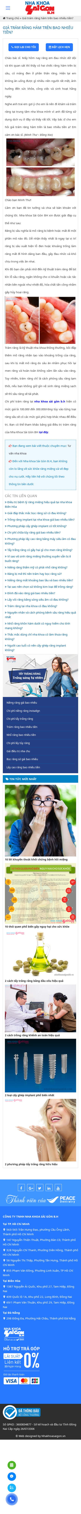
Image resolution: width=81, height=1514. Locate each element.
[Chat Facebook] (12, 1476)
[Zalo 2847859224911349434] (12, 1488)
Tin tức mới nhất (23, 779)
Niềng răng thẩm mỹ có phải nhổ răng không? (37, 567)
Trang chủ (12, 18)
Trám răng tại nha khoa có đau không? (32, 606)
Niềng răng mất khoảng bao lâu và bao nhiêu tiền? (40, 580)
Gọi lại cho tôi (25, 47)
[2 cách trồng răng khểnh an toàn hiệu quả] (40, 1008)
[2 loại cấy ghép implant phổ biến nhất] (40, 1065)
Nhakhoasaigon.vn (53, 1436)
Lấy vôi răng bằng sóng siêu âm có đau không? (38, 599)
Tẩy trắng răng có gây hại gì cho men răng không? (40, 550)
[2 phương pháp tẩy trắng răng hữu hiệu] (40, 1130)
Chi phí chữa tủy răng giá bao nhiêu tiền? (34, 532)
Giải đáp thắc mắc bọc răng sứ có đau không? (36, 513)
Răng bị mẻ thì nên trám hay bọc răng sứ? (34, 574)
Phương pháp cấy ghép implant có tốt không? (37, 526)
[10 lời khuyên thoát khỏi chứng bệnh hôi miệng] (40, 820)
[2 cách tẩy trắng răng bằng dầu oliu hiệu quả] (40, 954)
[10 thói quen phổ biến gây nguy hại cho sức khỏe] (40, 893)
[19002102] (12, 1499)
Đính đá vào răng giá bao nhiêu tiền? (31, 593)
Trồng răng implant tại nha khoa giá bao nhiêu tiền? (41, 519)
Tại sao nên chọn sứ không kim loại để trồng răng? (40, 586)
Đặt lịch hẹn (60, 47)
